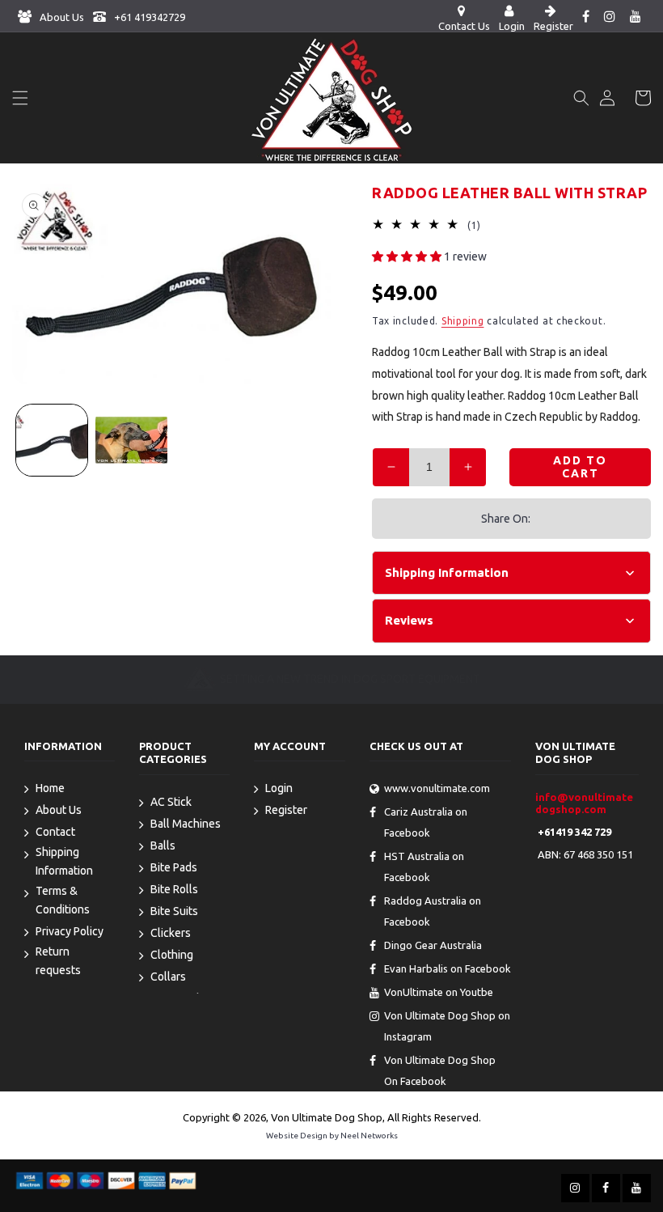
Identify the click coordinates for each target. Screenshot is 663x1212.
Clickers (170, 932)
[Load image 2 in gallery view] (131, 440)
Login (279, 788)
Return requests (58, 961)
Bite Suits (174, 911)
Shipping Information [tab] (447, 572)
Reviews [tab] (409, 620)
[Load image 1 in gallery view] (51, 440)
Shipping (462, 321)
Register (286, 809)
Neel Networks (369, 1135)
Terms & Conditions (63, 900)
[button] (20, 98)
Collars (168, 976)
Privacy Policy (69, 931)
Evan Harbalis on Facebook (447, 968)
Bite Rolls (174, 889)
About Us (60, 17)
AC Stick (171, 801)
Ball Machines (185, 823)
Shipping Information (64, 861)
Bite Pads (173, 867)
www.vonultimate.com (437, 788)
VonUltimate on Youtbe (438, 992)
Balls (162, 845)
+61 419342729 (148, 17)
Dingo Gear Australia (433, 945)
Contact (55, 831)
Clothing (171, 954)
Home (50, 788)
